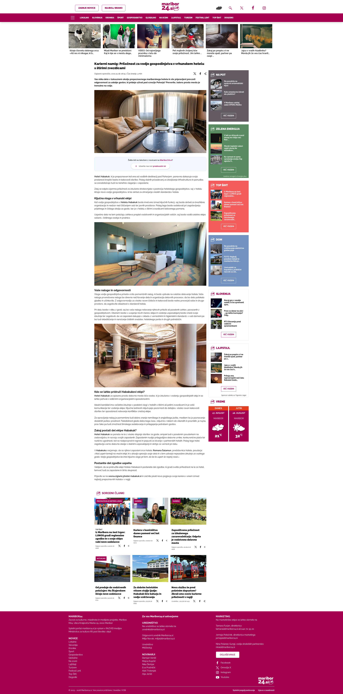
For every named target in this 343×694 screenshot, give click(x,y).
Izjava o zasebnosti (266, 690)
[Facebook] (124, 547)
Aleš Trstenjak (149, 670)
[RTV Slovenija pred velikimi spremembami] (216, 324)
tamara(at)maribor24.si (227, 629)
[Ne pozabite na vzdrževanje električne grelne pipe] (216, 249)
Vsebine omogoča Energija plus (235, 176)
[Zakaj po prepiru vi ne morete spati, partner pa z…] (216, 357)
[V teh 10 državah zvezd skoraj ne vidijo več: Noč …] (216, 138)
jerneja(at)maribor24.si (227, 638)
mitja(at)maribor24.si (165, 638)
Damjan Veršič (149, 658)
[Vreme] (219, 8)
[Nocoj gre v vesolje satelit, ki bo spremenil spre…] (216, 303)
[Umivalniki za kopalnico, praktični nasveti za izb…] (216, 270)
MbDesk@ (147, 647)
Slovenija (97, 18)
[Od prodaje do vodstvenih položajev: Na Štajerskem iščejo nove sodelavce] (112, 568)
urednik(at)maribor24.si (153, 629)
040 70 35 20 (247, 629)
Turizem (188, 18)
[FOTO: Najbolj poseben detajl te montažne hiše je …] (216, 259)
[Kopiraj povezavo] (128, 547)
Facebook (225, 662)
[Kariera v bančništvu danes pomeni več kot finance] (150, 511)
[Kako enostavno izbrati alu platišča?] (216, 94)
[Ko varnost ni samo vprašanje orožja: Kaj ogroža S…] (216, 159)
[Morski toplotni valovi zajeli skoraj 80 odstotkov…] (216, 149)
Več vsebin (228, 116)
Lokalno (84, 18)
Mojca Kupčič (149, 661)
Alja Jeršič (147, 674)
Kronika (110, 18)
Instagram (226, 672)
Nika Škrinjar (148, 664)
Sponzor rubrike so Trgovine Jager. (233, 395)
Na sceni (163, 18)
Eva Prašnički (148, 667)
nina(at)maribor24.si (225, 647)
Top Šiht (216, 18)
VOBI (123, 690)
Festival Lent (202, 18)
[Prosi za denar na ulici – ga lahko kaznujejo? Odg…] (216, 313)
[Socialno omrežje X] (119, 547)
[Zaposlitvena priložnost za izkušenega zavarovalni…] (216, 216)
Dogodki (228, 18)
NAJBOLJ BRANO (113, 8)
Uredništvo (147, 644)
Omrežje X (226, 667)
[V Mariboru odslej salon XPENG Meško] (216, 105)
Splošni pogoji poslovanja (244, 690)
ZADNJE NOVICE (86, 8)
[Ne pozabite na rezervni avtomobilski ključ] (216, 84)
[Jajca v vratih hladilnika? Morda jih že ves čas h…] (216, 368)
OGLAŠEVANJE (227, 654)
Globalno (151, 18)
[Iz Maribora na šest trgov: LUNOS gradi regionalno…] (216, 194)
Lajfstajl (176, 18)
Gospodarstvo (134, 18)
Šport (120, 18)
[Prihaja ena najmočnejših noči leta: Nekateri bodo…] (216, 378)
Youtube (225, 677)
